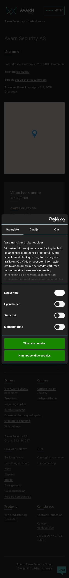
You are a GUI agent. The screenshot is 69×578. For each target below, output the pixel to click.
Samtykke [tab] (12, 229)
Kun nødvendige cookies (34, 355)
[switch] (59, 304)
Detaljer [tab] (34, 229)
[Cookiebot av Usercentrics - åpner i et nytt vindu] (49, 219)
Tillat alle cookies (34, 343)
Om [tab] (56, 229)
